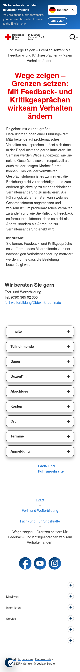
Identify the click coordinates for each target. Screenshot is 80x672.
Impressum (25, 659)
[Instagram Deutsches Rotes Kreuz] (55, 563)
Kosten (16, 406)
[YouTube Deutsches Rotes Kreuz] (40, 563)
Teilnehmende (22, 346)
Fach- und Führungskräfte (51, 468)
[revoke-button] (9, 662)
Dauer (15, 361)
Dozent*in (18, 376)
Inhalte (16, 331)
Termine (17, 436)
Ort (13, 421)
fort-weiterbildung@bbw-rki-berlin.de (33, 302)
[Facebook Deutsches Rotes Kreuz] (25, 563)
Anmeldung (20, 451)
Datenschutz (43, 659)
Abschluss (19, 391)
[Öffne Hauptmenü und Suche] (73, 37)
